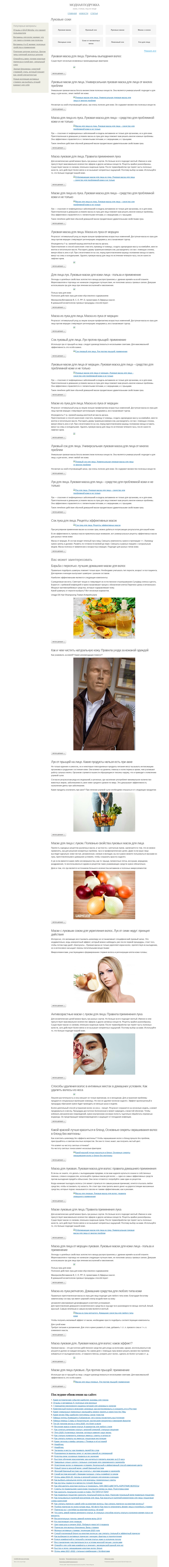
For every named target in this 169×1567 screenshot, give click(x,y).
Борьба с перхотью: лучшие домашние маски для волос (88, 566)
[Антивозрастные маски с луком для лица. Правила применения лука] (104, 1054)
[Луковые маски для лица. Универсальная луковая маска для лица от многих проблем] (104, 99)
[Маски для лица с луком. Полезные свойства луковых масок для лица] (104, 895)
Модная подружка (84, 5)
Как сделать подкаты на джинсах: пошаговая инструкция (80, 1438)
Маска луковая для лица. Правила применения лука (86, 156)
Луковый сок (91, 30)
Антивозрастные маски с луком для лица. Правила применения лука (96, 1014)
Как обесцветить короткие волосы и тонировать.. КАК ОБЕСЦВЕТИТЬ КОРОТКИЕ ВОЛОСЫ (96, 1485)
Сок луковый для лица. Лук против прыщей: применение (88, 340)
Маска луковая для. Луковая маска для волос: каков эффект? (91, 1343)
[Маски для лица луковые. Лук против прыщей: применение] (104, 1381)
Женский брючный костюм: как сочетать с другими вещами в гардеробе (87, 1471)
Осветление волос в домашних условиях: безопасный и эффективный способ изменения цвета (98, 1465)
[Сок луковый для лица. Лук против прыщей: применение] (104, 351)
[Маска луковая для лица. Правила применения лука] (104, 179)
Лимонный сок (117, 42)
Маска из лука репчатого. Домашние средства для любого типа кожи (96, 1291)
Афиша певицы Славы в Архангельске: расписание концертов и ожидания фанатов (92, 1420)
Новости (83, 13)
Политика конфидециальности (68, 1562)
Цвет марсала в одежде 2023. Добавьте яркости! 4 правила (81, 1524)
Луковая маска (64, 30)
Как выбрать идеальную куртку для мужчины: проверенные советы (85, 1479)
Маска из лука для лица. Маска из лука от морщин (84, 316)
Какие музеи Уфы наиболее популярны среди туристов (78, 1414)
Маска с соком (144, 30)
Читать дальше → (58, 73)
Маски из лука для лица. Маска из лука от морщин (84, 403)
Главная (72, 13)
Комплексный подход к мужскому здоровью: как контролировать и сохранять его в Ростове (95, 1408)
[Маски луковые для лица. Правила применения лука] (104, 1232)
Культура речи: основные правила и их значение (76, 1456)
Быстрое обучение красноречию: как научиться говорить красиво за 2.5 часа (89, 1459)
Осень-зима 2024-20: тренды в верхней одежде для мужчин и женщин (86, 1477)
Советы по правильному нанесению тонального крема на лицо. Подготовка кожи (91, 1488)
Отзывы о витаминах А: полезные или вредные (75, 1402)
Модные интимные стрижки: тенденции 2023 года (77, 1530)
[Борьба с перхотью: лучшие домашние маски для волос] (104, 618)
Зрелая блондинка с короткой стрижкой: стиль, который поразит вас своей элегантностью (28, 72)
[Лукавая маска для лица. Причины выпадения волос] (104, 67)
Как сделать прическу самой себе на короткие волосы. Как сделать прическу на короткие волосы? (99, 1503)
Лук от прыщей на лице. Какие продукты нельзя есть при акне (91, 762)
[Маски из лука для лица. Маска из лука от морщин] (104, 433)
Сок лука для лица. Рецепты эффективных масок (84, 520)
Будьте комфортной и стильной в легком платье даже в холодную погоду (87, 1539)
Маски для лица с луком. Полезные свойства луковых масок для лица (97, 843)
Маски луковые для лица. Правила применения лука (86, 1209)
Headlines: (59, 1444)
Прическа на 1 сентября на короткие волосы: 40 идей (78, 1509)
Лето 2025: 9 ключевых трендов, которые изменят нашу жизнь (82, 1432)
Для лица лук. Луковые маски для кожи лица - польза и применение (96, 275)
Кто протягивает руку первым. (68, 1521)
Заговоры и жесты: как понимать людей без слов (76, 1450)
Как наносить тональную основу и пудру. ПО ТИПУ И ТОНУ (81, 1491)
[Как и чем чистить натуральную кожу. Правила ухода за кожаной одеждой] (104, 704)
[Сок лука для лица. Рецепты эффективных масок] (104, 525)
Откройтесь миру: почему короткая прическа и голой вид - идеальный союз (29, 62)
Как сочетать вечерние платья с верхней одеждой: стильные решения (86, 1429)
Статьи (94, 13)
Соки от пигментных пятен (91, 42)
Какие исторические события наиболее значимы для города (80, 1399)
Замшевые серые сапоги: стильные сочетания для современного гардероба (89, 1462)
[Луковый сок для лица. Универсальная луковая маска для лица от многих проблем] (104, 463)
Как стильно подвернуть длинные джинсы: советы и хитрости (82, 1435)
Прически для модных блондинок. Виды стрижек (76, 1527)
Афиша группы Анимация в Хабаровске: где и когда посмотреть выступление (88, 1417)
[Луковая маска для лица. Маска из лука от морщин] (104, 262)
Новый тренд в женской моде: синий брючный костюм (79, 1468)
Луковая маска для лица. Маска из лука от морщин (85, 232)
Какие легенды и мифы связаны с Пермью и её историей (80, 1441)
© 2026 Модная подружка (21, 1559)
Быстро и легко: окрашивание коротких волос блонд (78, 1548)
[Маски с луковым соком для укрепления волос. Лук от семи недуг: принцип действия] (104, 979)
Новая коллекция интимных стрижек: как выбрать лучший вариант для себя (26, 82)
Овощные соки (64, 42)
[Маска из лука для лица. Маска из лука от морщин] (104, 327)
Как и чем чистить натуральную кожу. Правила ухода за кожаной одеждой (99, 650)
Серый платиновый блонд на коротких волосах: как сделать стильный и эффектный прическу (97, 1533)
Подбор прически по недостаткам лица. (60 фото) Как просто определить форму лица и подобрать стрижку (103, 1506)
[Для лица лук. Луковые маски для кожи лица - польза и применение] (104, 289)
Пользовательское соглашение (75, 1559)
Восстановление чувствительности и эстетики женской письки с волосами (88, 1542)
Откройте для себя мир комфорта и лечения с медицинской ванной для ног (88, 1545)
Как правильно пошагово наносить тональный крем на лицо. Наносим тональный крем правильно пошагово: (104, 1494)
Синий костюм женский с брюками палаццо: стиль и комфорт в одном (86, 1474)
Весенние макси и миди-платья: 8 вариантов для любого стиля (83, 1426)
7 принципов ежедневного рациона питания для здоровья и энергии (84, 1405)
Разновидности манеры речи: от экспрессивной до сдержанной (83, 1453)
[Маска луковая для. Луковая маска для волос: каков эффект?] (104, 1357)
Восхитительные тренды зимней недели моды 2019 (78, 1518)
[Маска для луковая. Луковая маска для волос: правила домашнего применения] (104, 1195)
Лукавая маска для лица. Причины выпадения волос (86, 56)
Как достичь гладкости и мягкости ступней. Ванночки (78, 1482)
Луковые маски (117, 30)
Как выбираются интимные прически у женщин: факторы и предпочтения (88, 1536)
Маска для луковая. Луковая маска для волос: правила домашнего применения (103, 1168)
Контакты (62, 1559)
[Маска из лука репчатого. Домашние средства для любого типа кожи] (104, 1314)
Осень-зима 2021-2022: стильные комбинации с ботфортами (82, 1551)
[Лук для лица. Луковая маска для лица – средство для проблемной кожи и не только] (104, 492)
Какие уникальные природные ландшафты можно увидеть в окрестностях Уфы (89, 1411)
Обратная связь (109, 1559)
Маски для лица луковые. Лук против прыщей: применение (90, 1370)
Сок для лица (144, 42)
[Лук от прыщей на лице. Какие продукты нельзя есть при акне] (104, 812)
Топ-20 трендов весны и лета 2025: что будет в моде (77, 1423)
